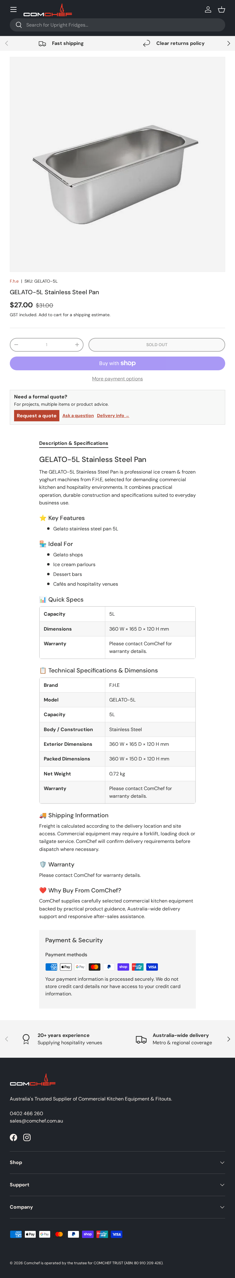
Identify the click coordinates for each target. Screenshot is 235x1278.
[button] (221, 9)
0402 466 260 (26, 1113)
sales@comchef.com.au (36, 1121)
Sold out (156, 344)
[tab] (73, 443)
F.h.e (14, 281)
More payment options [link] (117, 378)
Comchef (32, 1263)
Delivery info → (113, 415)
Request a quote (37, 415)
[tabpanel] (117, 687)
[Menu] (13, 9)
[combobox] (117, 24)
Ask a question (78, 415)
